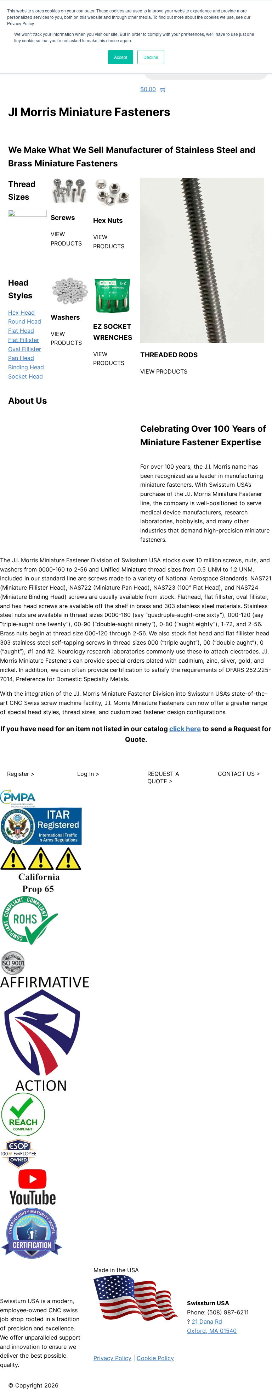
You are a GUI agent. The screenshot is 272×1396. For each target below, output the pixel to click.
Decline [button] (150, 57)
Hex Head (21, 312)
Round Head (24, 321)
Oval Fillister (24, 349)
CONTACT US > (239, 773)
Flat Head (21, 330)
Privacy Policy (112, 1358)
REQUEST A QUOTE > (163, 777)
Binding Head (26, 367)
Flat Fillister (23, 339)
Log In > (88, 773)
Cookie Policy (155, 1358)
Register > (21, 773)
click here (185, 729)
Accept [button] (120, 57)
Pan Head (21, 358)
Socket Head (25, 376)
